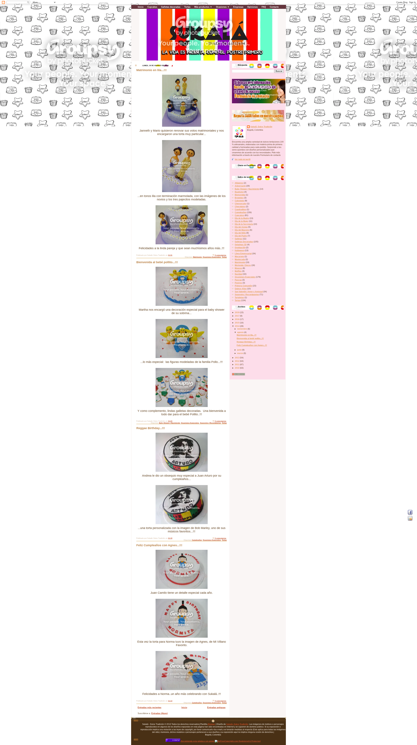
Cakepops (239, 201)
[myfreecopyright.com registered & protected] (237, 741)
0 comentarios (220, 255)
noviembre (242, 329)
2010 (237, 368)
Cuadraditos (240, 209)
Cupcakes (152, 7)
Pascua (238, 280)
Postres (238, 283)
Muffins (238, 271)
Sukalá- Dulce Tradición (261, 127)
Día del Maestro (242, 230)
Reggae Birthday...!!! (150, 428)
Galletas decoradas (170, 7)
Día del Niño (240, 233)
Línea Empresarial (243, 253)
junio (239, 350)
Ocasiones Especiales (212, 257)
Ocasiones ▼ (222, 7)
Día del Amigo (241, 227)
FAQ (264, 7)
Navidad (238, 274)
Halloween (239, 250)
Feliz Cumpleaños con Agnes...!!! (159, 545)
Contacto (274, 7)
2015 (237, 323)
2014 (237, 326)
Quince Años (241, 289)
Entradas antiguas (216, 707)
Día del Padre (241, 236)
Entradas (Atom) (159, 713)
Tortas (187, 7)
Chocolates (240, 206)
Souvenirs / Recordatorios (210, 423)
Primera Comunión (243, 286)
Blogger (211, 724)
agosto (240, 332)
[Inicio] (213, 721)
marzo (240, 353)
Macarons (239, 256)
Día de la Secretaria (244, 224)
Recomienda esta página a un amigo (197, 741)
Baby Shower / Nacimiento (169, 423)
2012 (237, 361)
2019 (237, 312)
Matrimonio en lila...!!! (151, 70)
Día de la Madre (242, 218)
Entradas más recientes (149, 707)
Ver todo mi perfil (242, 159)
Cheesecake (240, 204)
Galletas (238, 239)
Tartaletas (239, 297)
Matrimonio (197, 257)
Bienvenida (240, 195)
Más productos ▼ (203, 7)
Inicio (141, 7)
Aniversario (240, 186)
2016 (237, 319)
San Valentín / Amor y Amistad (249, 292)
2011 (237, 364)
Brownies (239, 198)
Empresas (238, 7)
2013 (237, 358)
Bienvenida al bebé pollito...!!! (157, 262)
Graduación (240, 247)
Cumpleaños (197, 540)
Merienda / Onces (243, 265)
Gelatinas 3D (241, 245)
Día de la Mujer (241, 221)
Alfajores (239, 183)
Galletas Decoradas (244, 242)
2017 (237, 316)
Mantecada (240, 259)
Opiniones (252, 7)
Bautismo (239, 192)
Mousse (238, 268)
